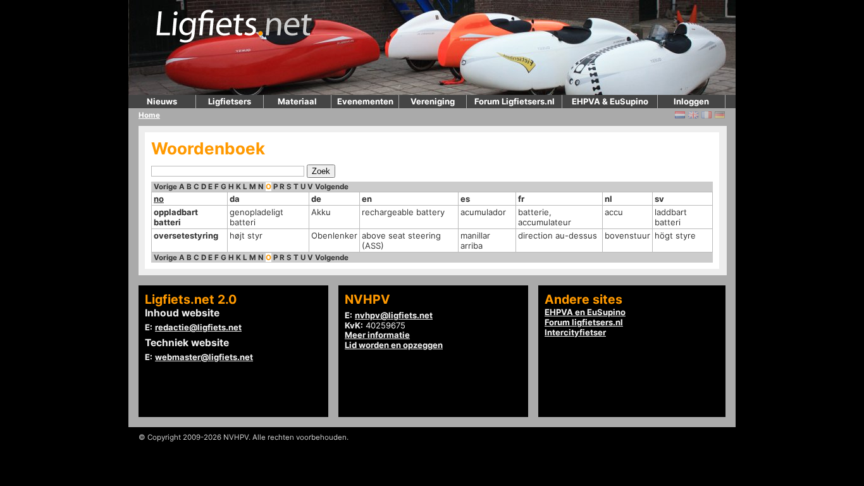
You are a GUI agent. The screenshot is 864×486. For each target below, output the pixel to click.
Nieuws (162, 101)
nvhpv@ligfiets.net (394, 315)
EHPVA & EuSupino (610, 101)
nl (608, 199)
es (465, 199)
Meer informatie (377, 335)
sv (659, 199)
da (235, 199)
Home (149, 115)
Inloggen (691, 101)
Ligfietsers (229, 101)
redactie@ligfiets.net (198, 327)
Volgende (332, 186)
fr (521, 199)
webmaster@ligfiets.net (204, 357)
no (159, 199)
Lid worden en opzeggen (394, 345)
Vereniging (432, 101)
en (367, 199)
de (316, 199)
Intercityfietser (575, 332)
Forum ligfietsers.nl (584, 322)
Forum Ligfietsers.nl (514, 101)
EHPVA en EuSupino (585, 312)
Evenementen (365, 101)
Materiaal (297, 101)
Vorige (165, 186)
